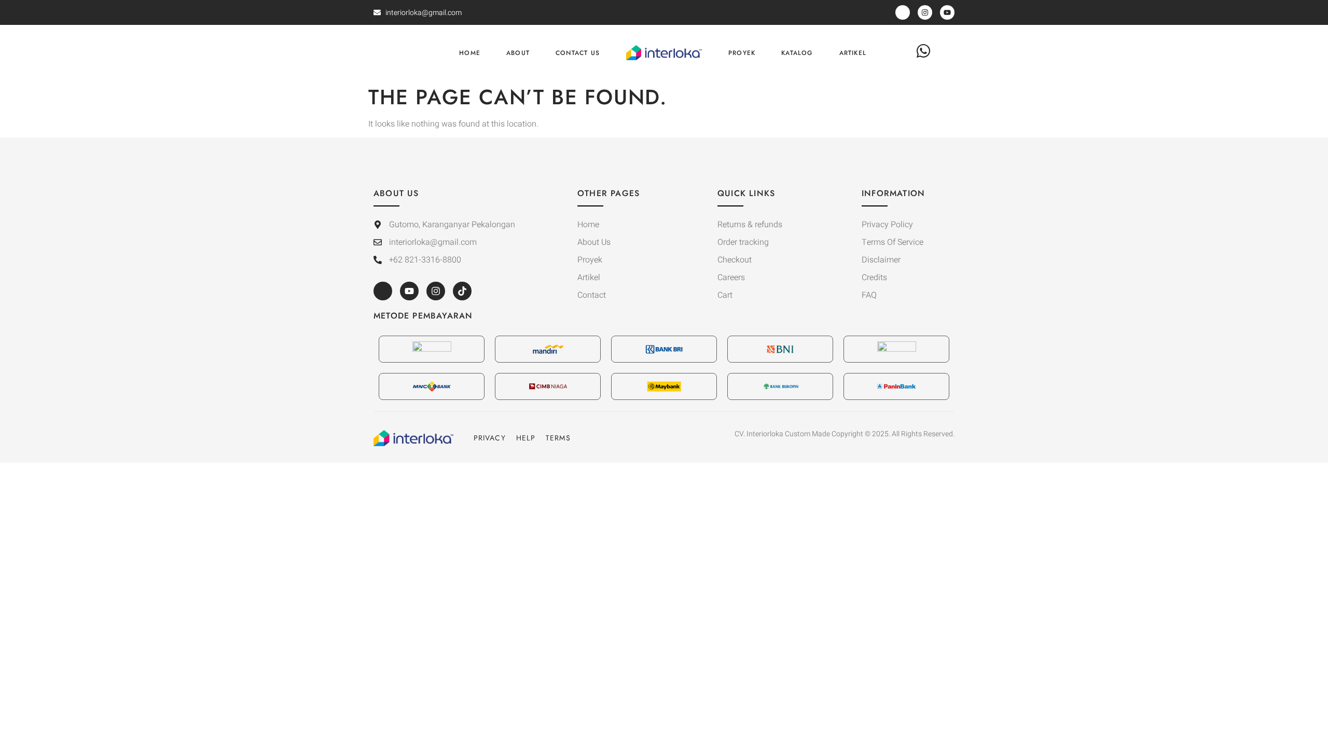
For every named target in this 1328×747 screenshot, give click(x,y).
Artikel (852, 53)
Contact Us (578, 53)
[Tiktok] (462, 291)
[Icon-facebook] (383, 291)
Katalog (797, 53)
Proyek (741, 53)
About (518, 53)
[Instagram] (435, 291)
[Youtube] (409, 291)
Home (469, 53)
